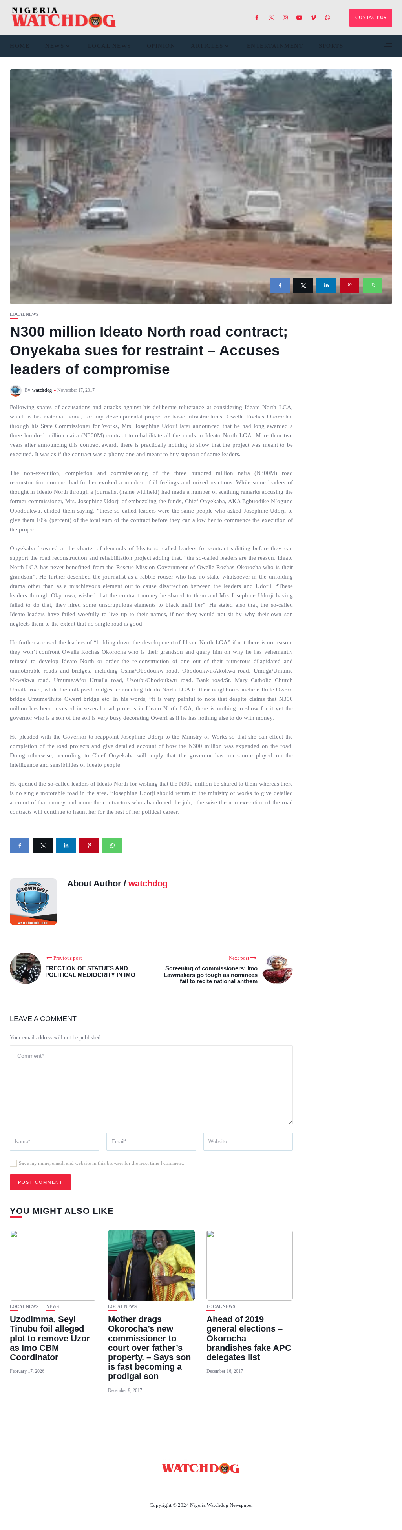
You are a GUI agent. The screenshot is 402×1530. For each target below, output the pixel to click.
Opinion (161, 46)
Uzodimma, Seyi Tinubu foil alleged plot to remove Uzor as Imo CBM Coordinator (50, 1338)
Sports (331, 46)
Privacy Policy (243, 1487)
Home (19, 46)
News (54, 46)
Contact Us (191, 1487)
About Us (149, 1487)
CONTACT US (370, 17)
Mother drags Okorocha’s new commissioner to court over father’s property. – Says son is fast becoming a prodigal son (149, 1347)
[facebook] (280, 285)
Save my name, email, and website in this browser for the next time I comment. (101, 1163)
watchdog (42, 390)
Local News (109, 46)
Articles (207, 46)
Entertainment (275, 46)
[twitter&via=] (303, 285)
